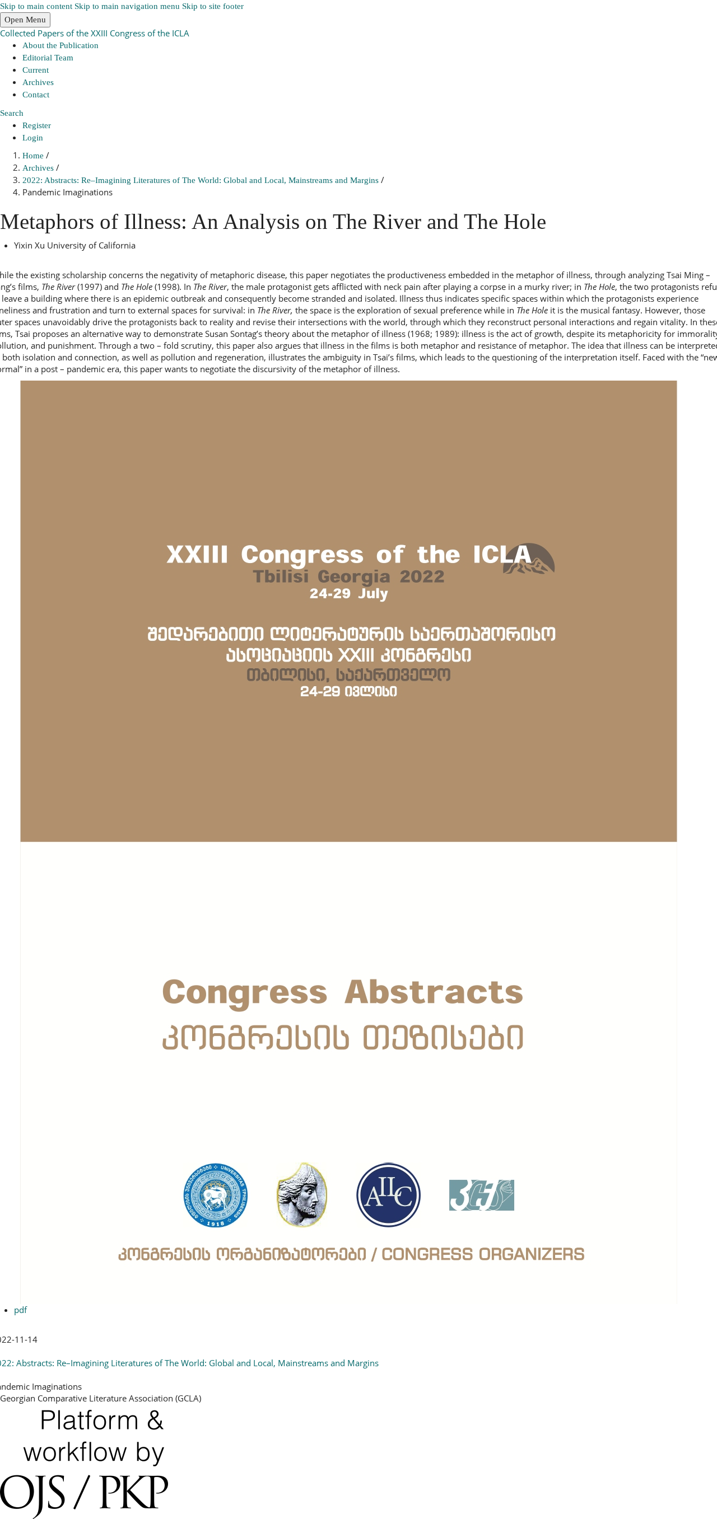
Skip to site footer (213, 6)
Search (12, 113)
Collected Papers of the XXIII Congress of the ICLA (94, 33)
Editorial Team (47, 57)
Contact (35, 94)
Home (34, 155)
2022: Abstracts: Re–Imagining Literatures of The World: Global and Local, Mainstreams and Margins (201, 180)
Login (32, 137)
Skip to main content (36, 6)
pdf (20, 1309)
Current (35, 69)
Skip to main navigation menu (127, 6)
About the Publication (60, 45)
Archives (38, 82)
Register (36, 125)
